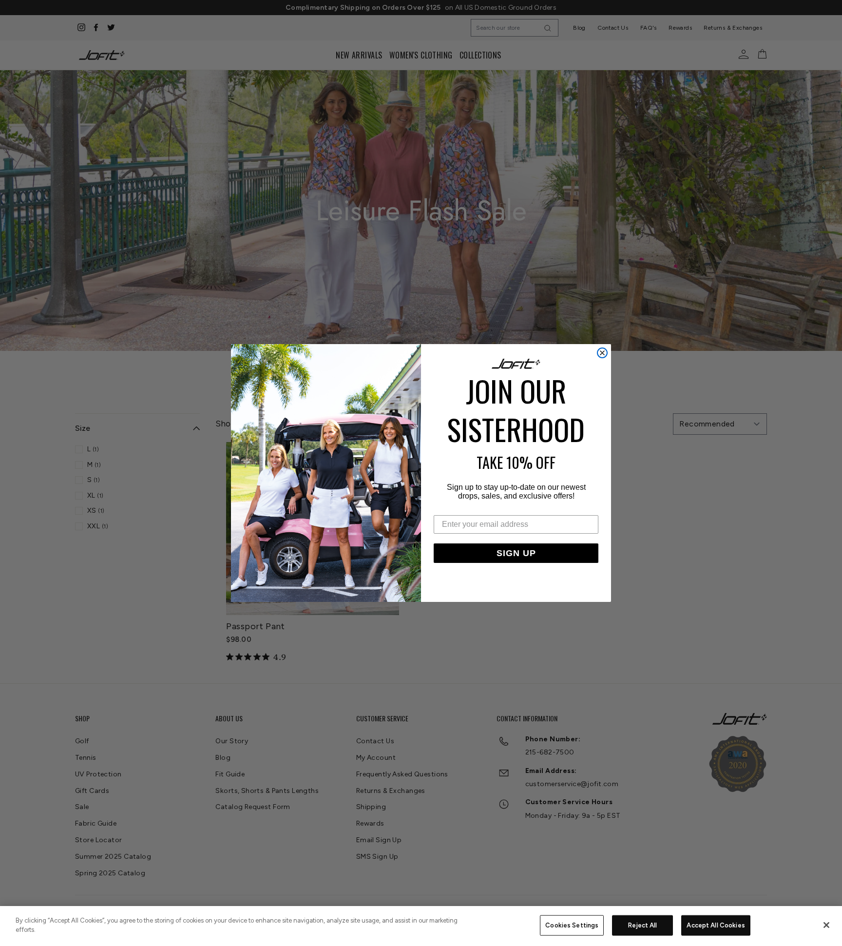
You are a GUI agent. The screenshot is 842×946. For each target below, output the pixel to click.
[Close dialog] (602, 353)
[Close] (826, 925)
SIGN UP (516, 553)
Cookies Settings (571, 925)
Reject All (642, 925)
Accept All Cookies (716, 925)
